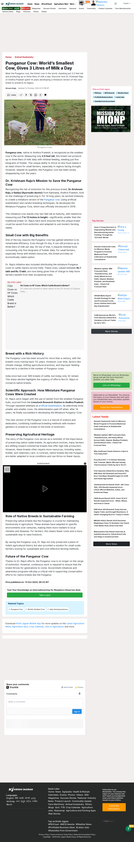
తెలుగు (9, 804)
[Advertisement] (45, 329)
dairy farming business (58, 609)
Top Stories (98, 220)
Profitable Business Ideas (104, 97)
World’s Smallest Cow (36, 609)
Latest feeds (100, 416)
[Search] (118, 3)
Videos (44, 12)
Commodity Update (81, 801)
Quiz (57, 807)
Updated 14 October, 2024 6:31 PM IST (33, 88)
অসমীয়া (34, 801)
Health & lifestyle (81, 791)
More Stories (111, 331)
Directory (26, 12)
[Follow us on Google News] (107, 821)
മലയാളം (10, 801)
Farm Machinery (56, 804)
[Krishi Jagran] (15, 3)
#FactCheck (46, 4)
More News (111, 544)
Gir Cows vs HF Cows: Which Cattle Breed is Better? (45, 285)
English (10, 798)
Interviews (62, 8)
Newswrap (59, 810)
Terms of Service (57, 834)
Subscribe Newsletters (111, 407)
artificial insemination (50, 405)
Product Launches (105, 8)
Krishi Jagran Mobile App (28, 623)
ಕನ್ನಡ (23, 801)
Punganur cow (52, 199)
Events (81, 8)
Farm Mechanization (123, 8)
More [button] (72, 4)
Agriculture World (61, 4)
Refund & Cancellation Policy (84, 834)
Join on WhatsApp (111, 385)
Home (29, 4)
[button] (85, 463)
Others (88, 804)
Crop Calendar (36, 626)
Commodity (91, 8)
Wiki (86, 794)
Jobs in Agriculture (54, 626)
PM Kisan (98, 93)
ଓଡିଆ (28, 801)
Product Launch (63, 801)
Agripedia (67, 791)
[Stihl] (87, 3)
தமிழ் (33, 798)
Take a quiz (45, 595)
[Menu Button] (1, 4)
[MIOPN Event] (110, 118)
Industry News (7, 12)
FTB (63, 807)
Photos (36, 12)
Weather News (123, 93)
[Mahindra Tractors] (101, 3)
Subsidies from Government (105, 101)
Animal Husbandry (74, 804)
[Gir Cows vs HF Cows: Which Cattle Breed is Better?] (13, 296)
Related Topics (16, 603)
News (37, 4)
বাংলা (17, 801)
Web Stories (54, 813)
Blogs (18, 12)
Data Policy (68, 834)
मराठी (21, 798)
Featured (72, 8)
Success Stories (49, 8)
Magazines (36, 8)
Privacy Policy (44, 834)
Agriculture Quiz (20, 626)
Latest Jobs (120, 97)
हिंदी (16, 798)
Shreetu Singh (11, 88)
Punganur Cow (16, 609)
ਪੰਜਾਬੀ (27, 798)
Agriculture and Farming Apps (81, 810)
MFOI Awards (109, 93)
